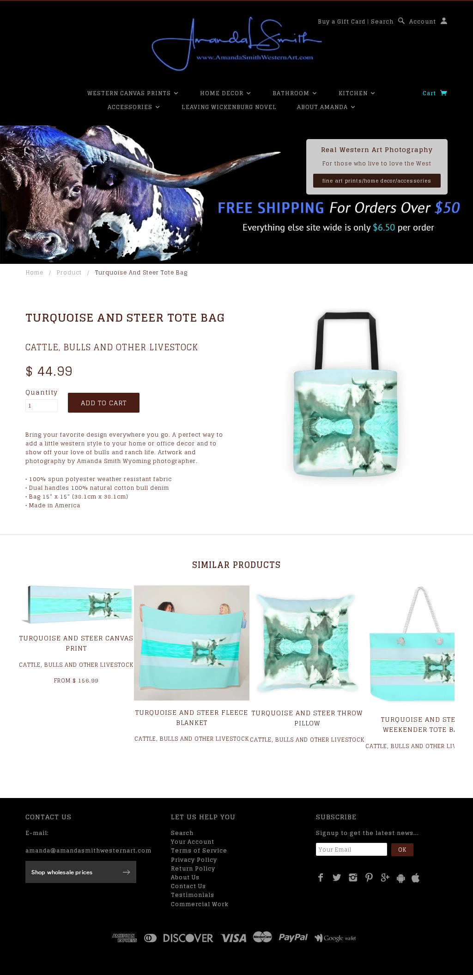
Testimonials (192, 895)
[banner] (236, 44)
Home (34, 272)
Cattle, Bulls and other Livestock (111, 347)
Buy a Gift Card (341, 21)
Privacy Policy (194, 860)
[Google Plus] (385, 877)
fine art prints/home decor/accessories (376, 181)
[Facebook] (321, 877)
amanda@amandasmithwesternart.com (88, 850)
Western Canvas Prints (130, 93)
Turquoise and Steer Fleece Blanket (191, 717)
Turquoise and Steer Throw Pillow (307, 718)
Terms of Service (199, 850)
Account (422, 21)
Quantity (41, 392)
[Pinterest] (369, 877)
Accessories (131, 107)
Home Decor (222, 93)
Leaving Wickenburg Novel (229, 107)
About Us (185, 877)
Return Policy (193, 868)
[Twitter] (337, 877)
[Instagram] (353, 877)
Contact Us (188, 886)
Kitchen (354, 93)
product (69, 272)
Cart (430, 93)
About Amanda (323, 107)
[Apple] (416, 878)
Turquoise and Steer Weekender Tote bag (423, 724)
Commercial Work (200, 904)
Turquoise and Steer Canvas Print (76, 643)
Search (382, 21)
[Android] (401, 878)
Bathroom (292, 93)
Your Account (192, 842)
